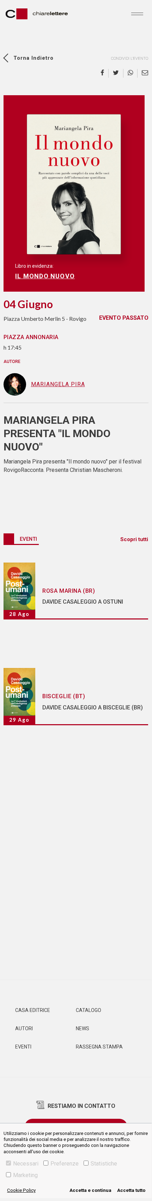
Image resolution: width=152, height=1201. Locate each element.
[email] (143, 73)
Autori (24, 1028)
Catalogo (88, 1010)
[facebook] (105, 73)
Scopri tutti (134, 539)
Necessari (25, 1163)
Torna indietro (33, 58)
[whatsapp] (130, 73)
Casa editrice (32, 1010)
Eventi (23, 1047)
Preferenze (64, 1163)
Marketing (25, 1175)
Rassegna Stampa (99, 1047)
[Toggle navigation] (137, 14)
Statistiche (104, 1163)
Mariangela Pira (58, 384)
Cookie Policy (21, 1190)
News (82, 1028)
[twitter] (116, 73)
